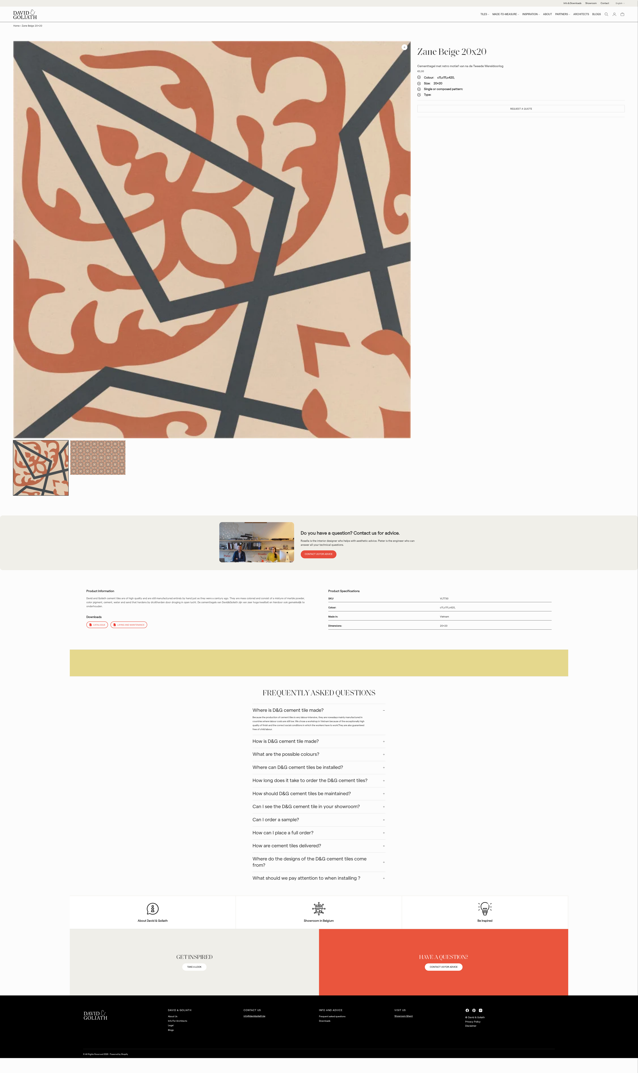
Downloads (324, 1021)
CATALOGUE (99, 625)
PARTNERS (561, 14)
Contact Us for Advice (318, 554)
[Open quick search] (606, 14)
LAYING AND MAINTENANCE (130, 625)
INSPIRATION (530, 14)
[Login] (614, 14)
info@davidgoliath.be (254, 1016)
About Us (172, 1016)
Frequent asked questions (332, 1016)
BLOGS (596, 14)
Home (16, 25)
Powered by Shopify (119, 1054)
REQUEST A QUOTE (521, 108)
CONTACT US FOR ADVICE (444, 967)
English (619, 3)
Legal (170, 1025)
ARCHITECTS (581, 14)
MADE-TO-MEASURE (504, 14)
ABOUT (547, 14)
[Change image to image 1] (40, 468)
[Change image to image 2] (97, 457)
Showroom (591, 3)
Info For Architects (177, 1021)
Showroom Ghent (403, 1016)
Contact (605, 3)
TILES (483, 14)
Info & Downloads (572, 3)
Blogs (171, 1030)
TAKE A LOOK (194, 967)
